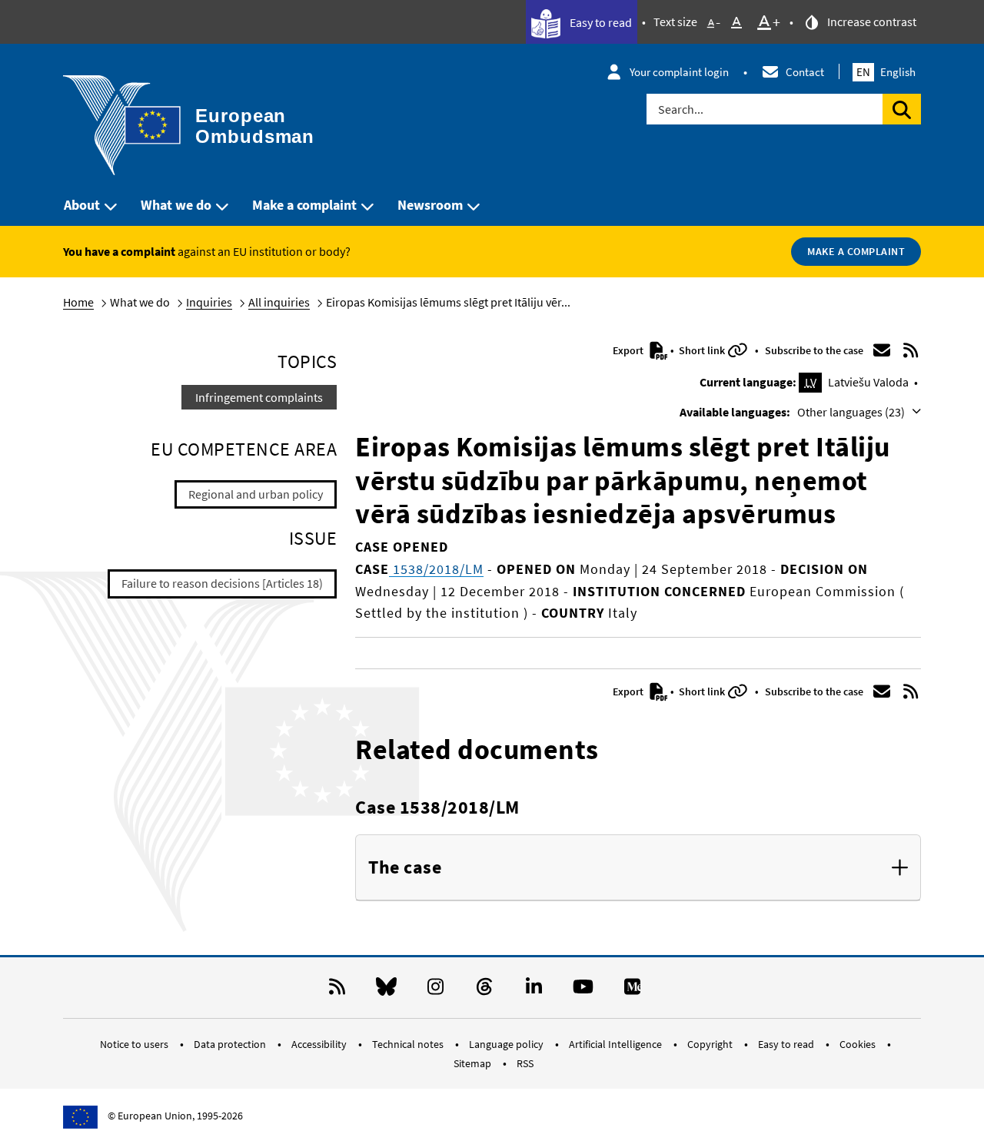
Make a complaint (304, 205)
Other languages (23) (852, 411)
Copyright (711, 1044)
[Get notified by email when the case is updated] (882, 350)
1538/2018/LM (436, 569)
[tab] (638, 868)
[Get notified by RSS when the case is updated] (911, 350)
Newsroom (430, 205)
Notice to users (135, 1044)
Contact (804, 72)
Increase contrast (870, 21)
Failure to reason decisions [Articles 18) (222, 583)
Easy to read (599, 22)
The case (404, 868)
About (82, 205)
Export (629, 350)
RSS (525, 1063)
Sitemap (474, 1063)
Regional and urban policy (255, 494)
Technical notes (409, 1044)
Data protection (231, 1044)
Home (78, 302)
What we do (176, 205)
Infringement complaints (259, 397)
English (886, 72)
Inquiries (209, 302)
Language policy (507, 1044)
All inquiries (279, 302)
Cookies (858, 1044)
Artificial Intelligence (616, 1044)
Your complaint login (679, 72)
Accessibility (320, 1044)
